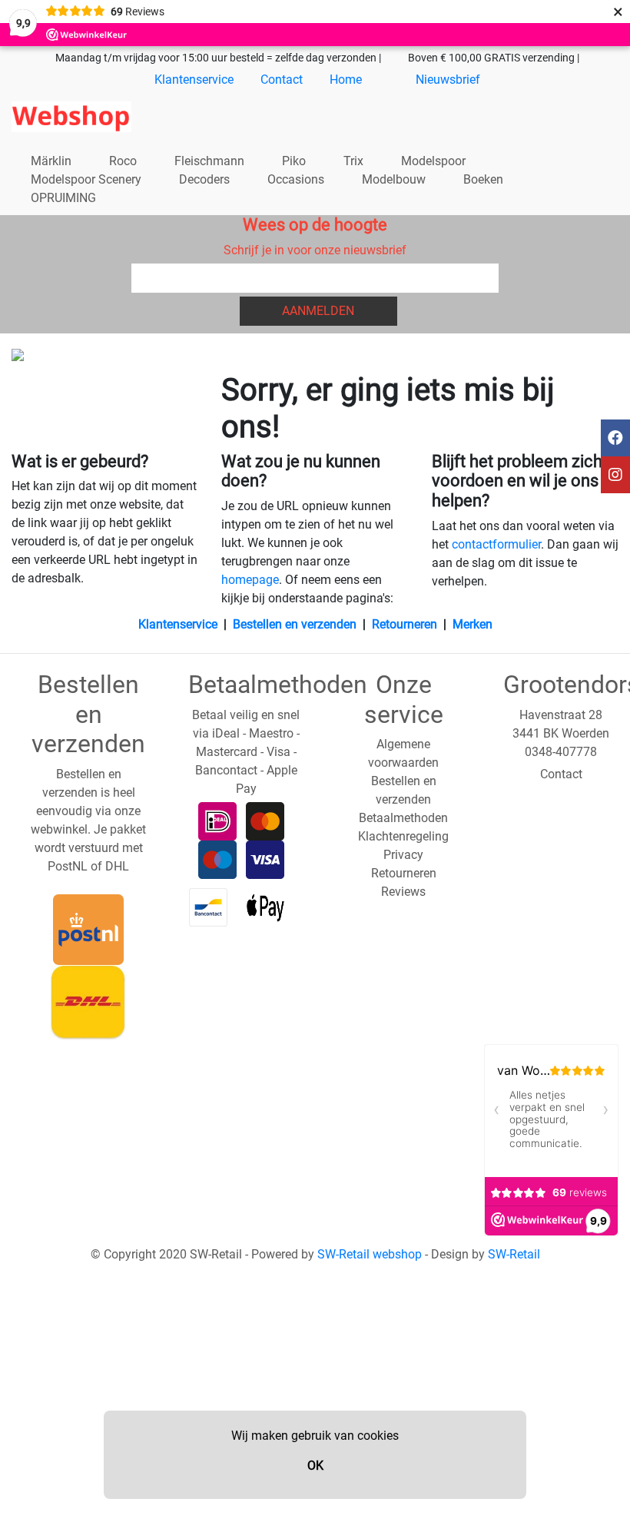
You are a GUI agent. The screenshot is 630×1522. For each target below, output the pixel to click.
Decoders (204, 179)
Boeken (483, 179)
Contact (281, 79)
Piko (294, 161)
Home (346, 79)
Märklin (51, 161)
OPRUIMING (63, 198)
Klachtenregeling (403, 836)
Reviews (403, 891)
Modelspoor (433, 161)
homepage (250, 579)
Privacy (403, 854)
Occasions (295, 179)
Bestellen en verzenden (294, 624)
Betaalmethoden (403, 818)
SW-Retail (514, 1254)
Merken (472, 624)
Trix (353, 161)
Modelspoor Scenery (86, 179)
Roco (123, 161)
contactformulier (496, 544)
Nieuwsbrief (448, 79)
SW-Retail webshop (369, 1254)
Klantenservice (194, 79)
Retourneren (404, 624)
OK (315, 1465)
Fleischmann (209, 161)
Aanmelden (318, 310)
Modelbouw (394, 179)
